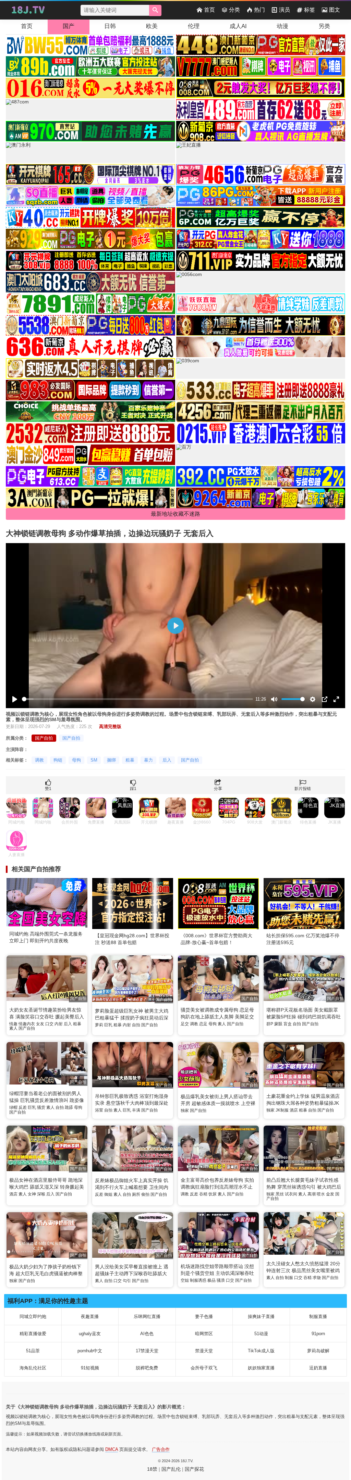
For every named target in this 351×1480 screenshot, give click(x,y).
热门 (259, 10)
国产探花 (194, 1469)
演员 (284, 10)
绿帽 (13, 1107)
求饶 (317, 1277)
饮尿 (212, 1194)
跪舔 (69, 1107)
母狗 (76, 760)
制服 (289, 1277)
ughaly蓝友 (90, 1333)
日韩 (110, 26)
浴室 (99, 1110)
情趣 (13, 1023)
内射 (59, 1023)
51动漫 (261, 1333)
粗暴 (129, 760)
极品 (211, 1280)
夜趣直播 (90, 1316)
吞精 (203, 1194)
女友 (40, 1023)
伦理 (193, 26)
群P (269, 1023)
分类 (234, 10)
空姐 (185, 1280)
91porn (318, 1333)
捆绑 (111, 760)
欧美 (152, 26)
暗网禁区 (204, 1333)
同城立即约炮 (33, 1316)
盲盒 (287, 1023)
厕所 (136, 1194)
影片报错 (302, 788)
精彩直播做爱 (33, 1333)
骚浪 (221, 1280)
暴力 (148, 760)
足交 (185, 1023)
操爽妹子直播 (261, 1316)
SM (93, 760)
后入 (166, 760)
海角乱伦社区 (33, 1367)
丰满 (136, 1110)
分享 (218, 788)
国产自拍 (44, 738)
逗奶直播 (318, 1367)
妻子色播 (204, 1316)
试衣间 (291, 1194)
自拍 (136, 1025)
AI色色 (147, 1333)
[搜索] (155, 10)
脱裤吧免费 (147, 1367)
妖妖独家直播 (261, 1367)
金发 (330, 1194)
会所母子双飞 (204, 1367)
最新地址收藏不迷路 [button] (175, 514)
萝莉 (99, 1025)
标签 (309, 10)
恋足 (203, 1023)
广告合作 (161, 1449)
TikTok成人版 (261, 1350)
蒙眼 (278, 1023)
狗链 (57, 760)
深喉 (41, 1194)
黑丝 (280, 1194)
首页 (209, 10)
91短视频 (90, 1367)
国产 (68, 26)
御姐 (108, 1194)
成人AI (238, 26)
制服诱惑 (198, 1280)
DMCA (111, 1449)
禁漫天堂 (204, 1350)
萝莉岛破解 (318, 1350)
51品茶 (33, 1350)
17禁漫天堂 (147, 1350)
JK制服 (282, 1110)
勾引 (127, 1280)
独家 (185, 1110)
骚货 (41, 1107)
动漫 (282, 26)
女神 (32, 1194)
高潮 (311, 1194)
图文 (334, 10)
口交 (49, 1023)
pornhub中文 (89, 1350)
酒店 (294, 1110)
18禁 (152, 1469)
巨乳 (108, 1025)
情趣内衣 (27, 1023)
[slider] (137, 699)
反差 (23, 1107)
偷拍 (145, 1194)
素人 (13, 1028)
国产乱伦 (171, 1469)
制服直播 (318, 1316)
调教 (39, 760)
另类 (324, 26)
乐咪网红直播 (147, 1316)
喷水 (321, 1194)
